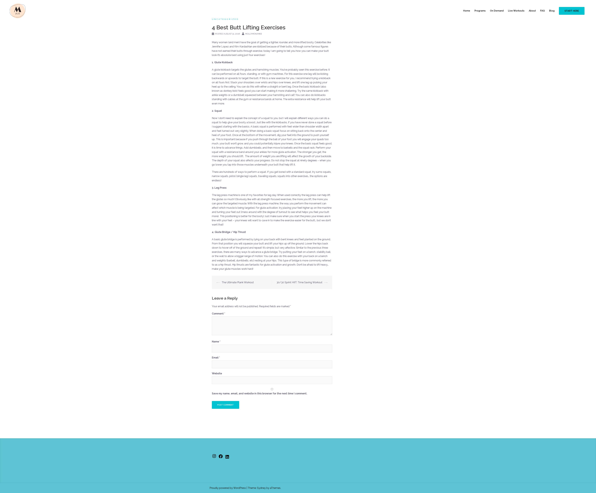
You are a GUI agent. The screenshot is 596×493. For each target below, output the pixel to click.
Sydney (261, 487)
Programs (480, 10)
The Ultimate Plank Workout (238, 282)
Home (466, 10)
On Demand (497, 10)
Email (216, 357)
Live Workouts (516, 10)
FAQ (542, 10)
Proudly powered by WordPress (228, 487)
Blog (552, 10)
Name (216, 341)
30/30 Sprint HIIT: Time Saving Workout (299, 282)
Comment (218, 313)
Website (217, 373)
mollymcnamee (253, 34)
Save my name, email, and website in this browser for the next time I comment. (259, 393)
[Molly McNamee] (17, 10)
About (532, 10)
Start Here (571, 10)
